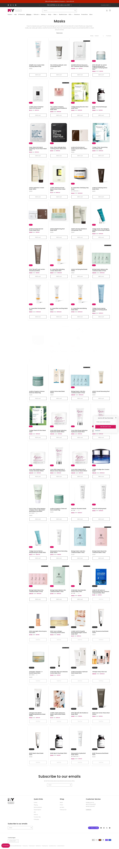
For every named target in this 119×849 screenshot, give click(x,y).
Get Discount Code (105, 426)
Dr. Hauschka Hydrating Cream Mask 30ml (57, 270)
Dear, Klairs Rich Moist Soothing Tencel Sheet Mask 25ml (38, 149)
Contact (35, 802)
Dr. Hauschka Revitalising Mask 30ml (79, 309)
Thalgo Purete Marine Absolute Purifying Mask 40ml (99, 310)
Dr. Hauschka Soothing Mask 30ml (59, 309)
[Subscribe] (70, 785)
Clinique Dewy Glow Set (99, 671)
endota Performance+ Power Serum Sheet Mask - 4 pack (79, 149)
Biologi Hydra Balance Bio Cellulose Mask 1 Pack (58, 590)
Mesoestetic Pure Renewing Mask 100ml (58, 551)
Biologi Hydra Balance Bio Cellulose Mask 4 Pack (100, 270)
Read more (59, 33)
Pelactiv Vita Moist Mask (78, 508)
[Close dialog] (116, 418)
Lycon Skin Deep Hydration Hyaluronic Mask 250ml (58, 431)
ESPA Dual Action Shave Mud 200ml (101, 713)
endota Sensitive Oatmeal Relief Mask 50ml (79, 672)
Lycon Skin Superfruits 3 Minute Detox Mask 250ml (79, 470)
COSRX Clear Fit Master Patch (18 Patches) (36, 107)
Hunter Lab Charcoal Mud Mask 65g (37, 351)
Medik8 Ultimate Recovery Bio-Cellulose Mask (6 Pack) (80, 65)
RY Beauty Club (63, 809)
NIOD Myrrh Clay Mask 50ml (58, 753)
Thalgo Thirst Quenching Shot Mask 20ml (99, 148)
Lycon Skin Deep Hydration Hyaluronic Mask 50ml (79, 431)
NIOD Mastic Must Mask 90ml (36, 754)
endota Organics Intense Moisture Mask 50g (36, 392)
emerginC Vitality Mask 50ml (99, 351)
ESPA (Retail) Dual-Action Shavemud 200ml (37, 270)
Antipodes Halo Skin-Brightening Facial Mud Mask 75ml (59, 352)
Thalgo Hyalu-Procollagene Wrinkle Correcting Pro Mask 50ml (101, 230)
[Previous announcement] (39, 5)
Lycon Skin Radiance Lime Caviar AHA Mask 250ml (37, 470)
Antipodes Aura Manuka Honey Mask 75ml (78, 590)
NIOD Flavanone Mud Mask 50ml (100, 754)
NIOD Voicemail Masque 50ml (99, 107)
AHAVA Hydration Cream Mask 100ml (36, 188)
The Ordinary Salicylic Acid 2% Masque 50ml (58, 65)
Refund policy (38, 845)
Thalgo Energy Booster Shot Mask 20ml (79, 107)
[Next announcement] (79, 5)
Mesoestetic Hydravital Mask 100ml (78, 754)
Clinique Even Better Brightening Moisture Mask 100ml (37, 714)
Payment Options (37, 809)
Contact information (60, 845)
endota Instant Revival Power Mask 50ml (36, 229)
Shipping (36, 805)
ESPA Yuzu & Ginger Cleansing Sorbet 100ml (57, 632)
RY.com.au (12, 845)
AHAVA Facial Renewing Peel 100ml (101, 392)
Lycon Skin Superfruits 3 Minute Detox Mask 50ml (57, 470)
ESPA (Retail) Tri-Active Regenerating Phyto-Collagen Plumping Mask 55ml (99, 67)
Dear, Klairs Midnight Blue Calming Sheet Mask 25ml (58, 148)
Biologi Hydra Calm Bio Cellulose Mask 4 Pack (78, 392)
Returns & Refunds (38, 807)
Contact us (88, 809)
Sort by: (91, 36)
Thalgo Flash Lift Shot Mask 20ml (37, 431)
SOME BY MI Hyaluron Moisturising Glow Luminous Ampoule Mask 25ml (100, 591)
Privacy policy (25, 845)
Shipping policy (45, 845)
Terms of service (32, 845)
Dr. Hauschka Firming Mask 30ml (37, 309)
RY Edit (61, 805)
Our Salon (62, 807)
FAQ (35, 812)
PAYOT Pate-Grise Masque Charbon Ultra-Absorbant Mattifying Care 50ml (37, 510)
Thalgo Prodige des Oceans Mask (100, 470)
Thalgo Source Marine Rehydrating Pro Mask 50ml (37, 551)
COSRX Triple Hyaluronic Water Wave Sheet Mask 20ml (57, 714)
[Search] (75, 10)
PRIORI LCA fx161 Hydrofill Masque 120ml (78, 351)
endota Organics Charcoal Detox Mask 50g (58, 509)
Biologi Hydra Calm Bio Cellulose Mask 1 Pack (78, 551)
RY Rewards (36, 819)
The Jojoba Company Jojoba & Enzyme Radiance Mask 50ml (58, 108)
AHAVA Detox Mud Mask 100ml (57, 392)
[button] (10, 14)
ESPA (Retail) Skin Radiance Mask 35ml (79, 713)
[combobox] (59, 10)
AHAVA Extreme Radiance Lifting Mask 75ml (79, 229)
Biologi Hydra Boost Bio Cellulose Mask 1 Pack (99, 551)
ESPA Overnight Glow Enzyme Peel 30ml (38, 632)
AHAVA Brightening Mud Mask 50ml (57, 229)
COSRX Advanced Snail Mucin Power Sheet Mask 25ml (57, 189)
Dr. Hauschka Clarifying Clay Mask (80, 188)
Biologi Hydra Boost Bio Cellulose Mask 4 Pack (36, 590)
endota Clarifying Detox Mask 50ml (99, 188)
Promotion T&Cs (37, 817)
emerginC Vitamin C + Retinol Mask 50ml (36, 672)
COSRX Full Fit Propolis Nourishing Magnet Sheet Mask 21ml (79, 633)
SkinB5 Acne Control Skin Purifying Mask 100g (36, 65)
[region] (59, 1)
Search (61, 802)
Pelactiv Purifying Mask (99, 508)
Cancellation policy (52, 845)
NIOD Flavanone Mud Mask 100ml (100, 632)
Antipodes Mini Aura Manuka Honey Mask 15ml (59, 672)
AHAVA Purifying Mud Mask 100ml (79, 270)
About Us (36, 814)
